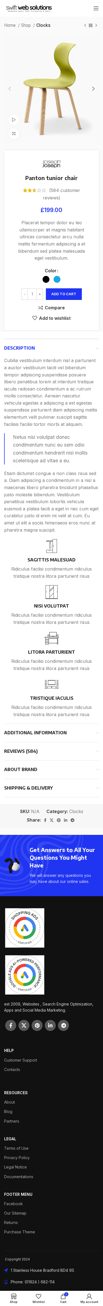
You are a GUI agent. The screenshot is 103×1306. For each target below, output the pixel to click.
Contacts (12, 1069)
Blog (8, 1111)
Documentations (18, 1176)
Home (10, 25)
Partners (11, 1121)
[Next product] (96, 25)
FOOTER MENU (18, 1194)
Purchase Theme (19, 1232)
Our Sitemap (15, 1213)
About (9, 1102)
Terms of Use (16, 1148)
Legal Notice (15, 1167)
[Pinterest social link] (58, 820)
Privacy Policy (17, 1157)
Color (51, 270)
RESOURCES (16, 1092)
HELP (9, 1050)
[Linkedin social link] (65, 820)
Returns (11, 1222)
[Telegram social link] (72, 820)
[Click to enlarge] (13, 133)
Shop (26, 25)
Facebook (13, 1203)
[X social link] (51, 820)
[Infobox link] (51, 559)
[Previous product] (85, 25)
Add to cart (63, 294)
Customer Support (20, 1060)
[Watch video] (13, 119)
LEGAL (10, 1138)
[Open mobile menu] (96, 8)
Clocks (43, 25)
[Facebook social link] (45, 820)
